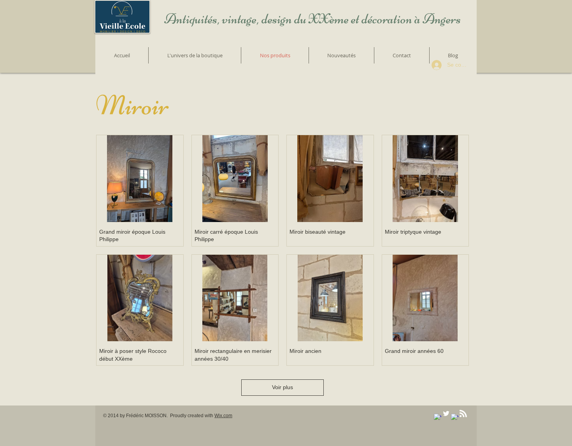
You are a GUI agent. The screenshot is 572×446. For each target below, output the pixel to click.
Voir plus (282, 387)
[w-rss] (463, 413)
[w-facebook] (437, 417)
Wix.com (223, 415)
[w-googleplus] (454, 417)
